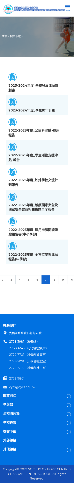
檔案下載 (15, 36)
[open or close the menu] (68, 7)
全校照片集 (11, 413)
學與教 (8, 404)
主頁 (4, 36)
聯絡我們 (9, 325)
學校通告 (9, 422)
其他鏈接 (9, 449)
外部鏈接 (9, 440)
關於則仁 (9, 395)
